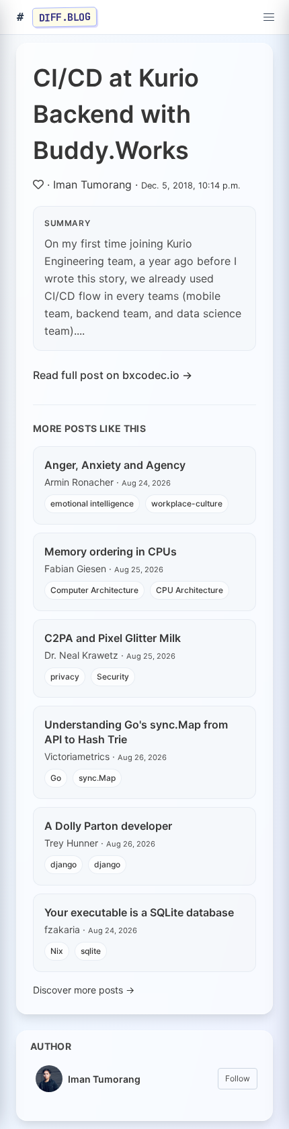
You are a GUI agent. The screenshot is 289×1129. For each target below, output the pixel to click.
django (63, 864)
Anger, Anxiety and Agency (114, 465)
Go (55, 778)
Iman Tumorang (92, 184)
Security (113, 676)
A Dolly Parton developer (108, 825)
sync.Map (97, 778)
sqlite (91, 951)
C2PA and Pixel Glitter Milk (112, 638)
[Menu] (269, 17)
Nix (56, 951)
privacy (64, 676)
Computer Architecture (94, 590)
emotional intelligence (92, 503)
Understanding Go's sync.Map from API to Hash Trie (136, 732)
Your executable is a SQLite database (139, 912)
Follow (237, 1078)
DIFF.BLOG (65, 16)
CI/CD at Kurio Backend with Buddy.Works (116, 114)
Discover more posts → (83, 990)
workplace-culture (186, 503)
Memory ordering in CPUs (110, 551)
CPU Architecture (189, 590)
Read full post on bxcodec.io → (112, 375)
